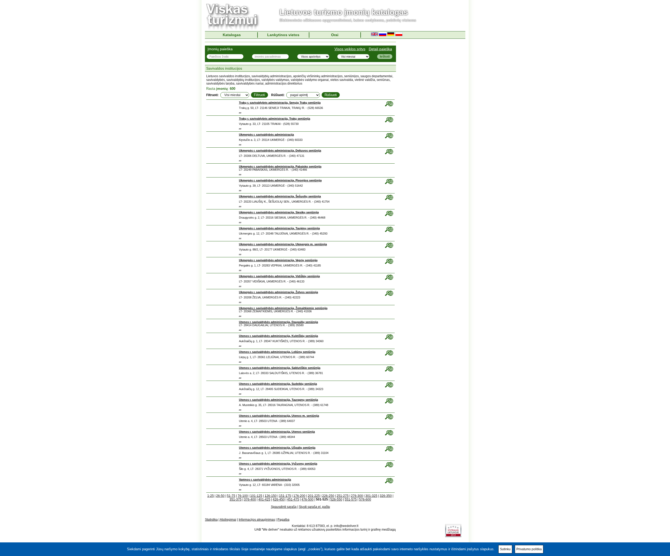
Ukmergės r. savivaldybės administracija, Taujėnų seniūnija (279, 228)
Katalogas (232, 35)
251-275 (343, 496)
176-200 (299, 496)
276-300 (357, 496)
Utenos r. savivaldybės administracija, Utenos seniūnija (277, 431)
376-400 (250, 499)
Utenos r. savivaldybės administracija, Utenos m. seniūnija (279, 415)
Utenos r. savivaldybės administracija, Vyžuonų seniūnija (278, 463)
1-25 (210, 496)
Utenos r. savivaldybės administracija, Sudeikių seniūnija (278, 383)
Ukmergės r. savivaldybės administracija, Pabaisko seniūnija (280, 166)
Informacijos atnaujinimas (257, 519)
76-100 (243, 496)
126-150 (271, 496)
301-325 (371, 496)
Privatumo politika (529, 549)
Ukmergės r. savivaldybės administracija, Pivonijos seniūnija (280, 180)
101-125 (256, 496)
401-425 (264, 499)
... (240, 111)
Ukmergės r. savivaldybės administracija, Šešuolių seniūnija (280, 196)
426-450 (279, 499)
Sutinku (505, 549)
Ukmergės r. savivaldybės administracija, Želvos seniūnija (278, 292)
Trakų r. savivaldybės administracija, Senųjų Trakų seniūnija (280, 102)
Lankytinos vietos (283, 35)
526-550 (336, 499)
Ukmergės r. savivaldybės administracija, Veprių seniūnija (278, 260)
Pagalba (283, 519)
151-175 (285, 496)
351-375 (236, 499)
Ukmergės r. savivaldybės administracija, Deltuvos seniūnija (280, 150)
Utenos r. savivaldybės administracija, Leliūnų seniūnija (277, 351)
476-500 (308, 499)
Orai (334, 35)
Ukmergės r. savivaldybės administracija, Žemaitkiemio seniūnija (283, 308)
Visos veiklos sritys (349, 49)
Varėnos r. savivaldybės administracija (265, 479)
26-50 (220, 496)
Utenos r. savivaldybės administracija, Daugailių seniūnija (278, 322)
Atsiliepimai (228, 519)
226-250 (328, 496)
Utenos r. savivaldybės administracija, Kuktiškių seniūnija (278, 335)
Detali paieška (380, 49)
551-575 (351, 499)
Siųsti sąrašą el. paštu (314, 507)
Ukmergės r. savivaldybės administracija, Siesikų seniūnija (279, 212)
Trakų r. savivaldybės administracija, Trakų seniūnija (274, 118)
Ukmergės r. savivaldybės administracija (266, 134)
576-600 (365, 499)
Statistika (211, 519)
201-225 (314, 496)
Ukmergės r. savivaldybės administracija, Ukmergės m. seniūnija (283, 244)
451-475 (293, 499)
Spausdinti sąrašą (284, 507)
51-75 (231, 496)
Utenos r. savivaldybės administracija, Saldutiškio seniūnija (279, 367)
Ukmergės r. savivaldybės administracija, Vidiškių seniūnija (279, 276)
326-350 (386, 496)
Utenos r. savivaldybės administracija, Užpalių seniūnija (277, 447)
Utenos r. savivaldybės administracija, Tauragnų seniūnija (278, 399)
